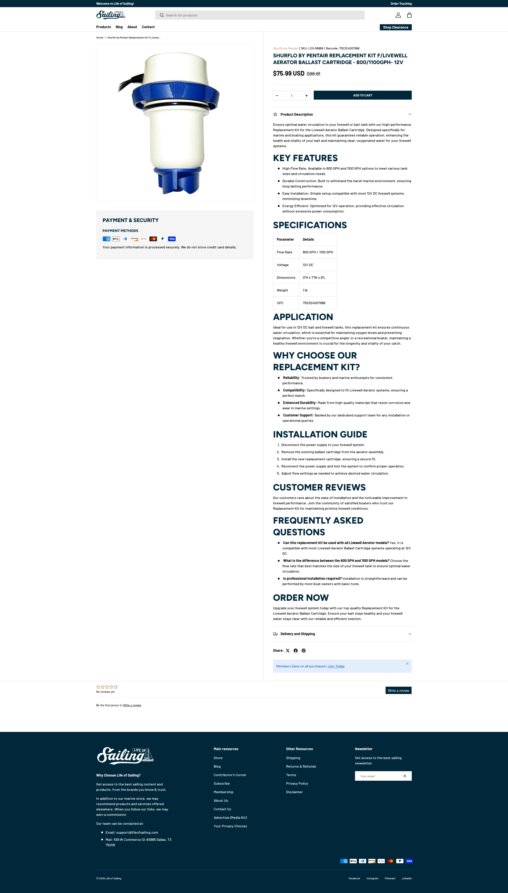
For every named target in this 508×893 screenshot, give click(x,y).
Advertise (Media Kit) (230, 817)
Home (99, 37)
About (132, 27)
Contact (148, 27)
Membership (223, 792)
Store (218, 758)
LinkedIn (407, 878)
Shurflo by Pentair (285, 48)
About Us (221, 800)
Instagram (372, 878)
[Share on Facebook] (296, 651)
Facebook (354, 878)
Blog (119, 27)
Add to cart (362, 95)
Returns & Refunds (301, 766)
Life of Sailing (113, 878)
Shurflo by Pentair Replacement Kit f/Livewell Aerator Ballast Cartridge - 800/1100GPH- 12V (134, 37)
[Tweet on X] (288, 651)
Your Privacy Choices (230, 826)
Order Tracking (401, 3)
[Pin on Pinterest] (304, 651)
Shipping (293, 758)
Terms (291, 775)
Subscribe (222, 783)
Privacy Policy (297, 783)
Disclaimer (294, 792)
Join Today (336, 666)
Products (103, 27)
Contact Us (222, 809)
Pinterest (390, 878)
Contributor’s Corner (230, 775)
